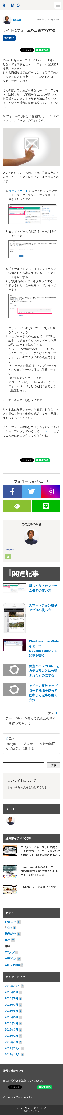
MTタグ (10, 952)
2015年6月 (11, 1010)
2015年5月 (11, 1017)
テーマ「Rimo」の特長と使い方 (31, 1108)
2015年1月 (11, 1042)
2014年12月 (12, 1048)
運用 (7, 939)
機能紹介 (9, 38)
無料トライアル (31, 1111)
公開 (9, 927)
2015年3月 (11, 1029)
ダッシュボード (18, 190)
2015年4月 (11, 1023)
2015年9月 (11, 992)
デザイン (10, 958)
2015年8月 (11, 998)
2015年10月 (12, 985)
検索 (53, 765)
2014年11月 (12, 1054)
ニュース (47, 431)
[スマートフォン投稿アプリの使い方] (31, 632)
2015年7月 (11, 1004)
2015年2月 (11, 1035)
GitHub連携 (12, 964)
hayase (17, 20)
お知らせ (10, 921)
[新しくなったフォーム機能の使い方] (31, 596)
